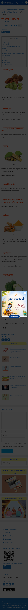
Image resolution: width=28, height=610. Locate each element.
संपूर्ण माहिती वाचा (14, 316)
